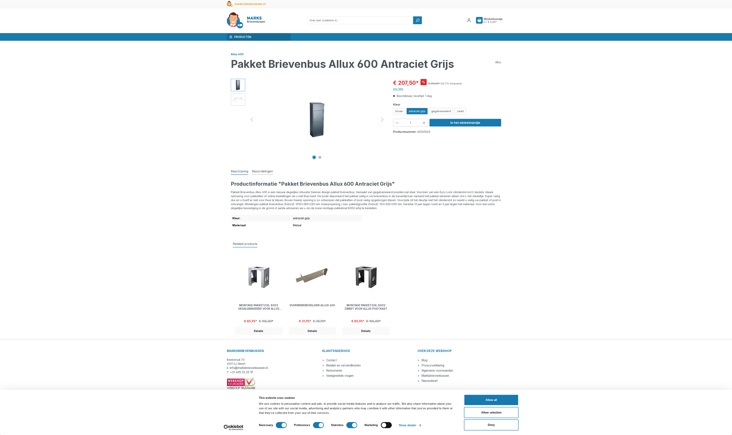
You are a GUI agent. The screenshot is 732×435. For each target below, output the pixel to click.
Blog (424, 360)
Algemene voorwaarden (437, 370)
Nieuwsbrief (429, 381)
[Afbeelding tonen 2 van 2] (319, 157)
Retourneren (333, 370)
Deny (491, 424)
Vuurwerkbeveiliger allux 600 (312, 305)
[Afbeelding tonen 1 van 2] (314, 157)
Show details (407, 425)
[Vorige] (252, 120)
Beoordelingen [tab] (262, 171)
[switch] (318, 425)
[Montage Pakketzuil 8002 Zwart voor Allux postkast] (366, 277)
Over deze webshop (434, 351)
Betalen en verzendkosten (343, 365)
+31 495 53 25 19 (241, 372)
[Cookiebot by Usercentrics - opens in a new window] (233, 427)
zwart (460, 111)
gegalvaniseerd (441, 111)
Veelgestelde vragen (339, 375)
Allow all (491, 399)
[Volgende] (382, 120)
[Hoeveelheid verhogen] (424, 123)
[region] (308, 120)
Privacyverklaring (432, 365)
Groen (399, 111)
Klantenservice (336, 351)
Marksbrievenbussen (435, 375)
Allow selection (491, 412)
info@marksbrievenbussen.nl (249, 368)
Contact (331, 360)
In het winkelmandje (465, 123)
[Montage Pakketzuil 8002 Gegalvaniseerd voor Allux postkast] (259, 277)
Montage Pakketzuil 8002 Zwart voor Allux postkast (365, 307)
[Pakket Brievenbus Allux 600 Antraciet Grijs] (317, 120)
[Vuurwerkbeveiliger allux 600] (312, 277)
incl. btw (398, 88)
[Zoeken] (417, 20)
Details (258, 331)
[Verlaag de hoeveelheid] (397, 123)
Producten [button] (242, 36)
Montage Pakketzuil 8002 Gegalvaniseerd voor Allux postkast (258, 307)
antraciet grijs (417, 111)
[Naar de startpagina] (246, 20)
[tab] (239, 171)
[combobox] (360, 20)
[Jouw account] (469, 20)
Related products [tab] (245, 244)
